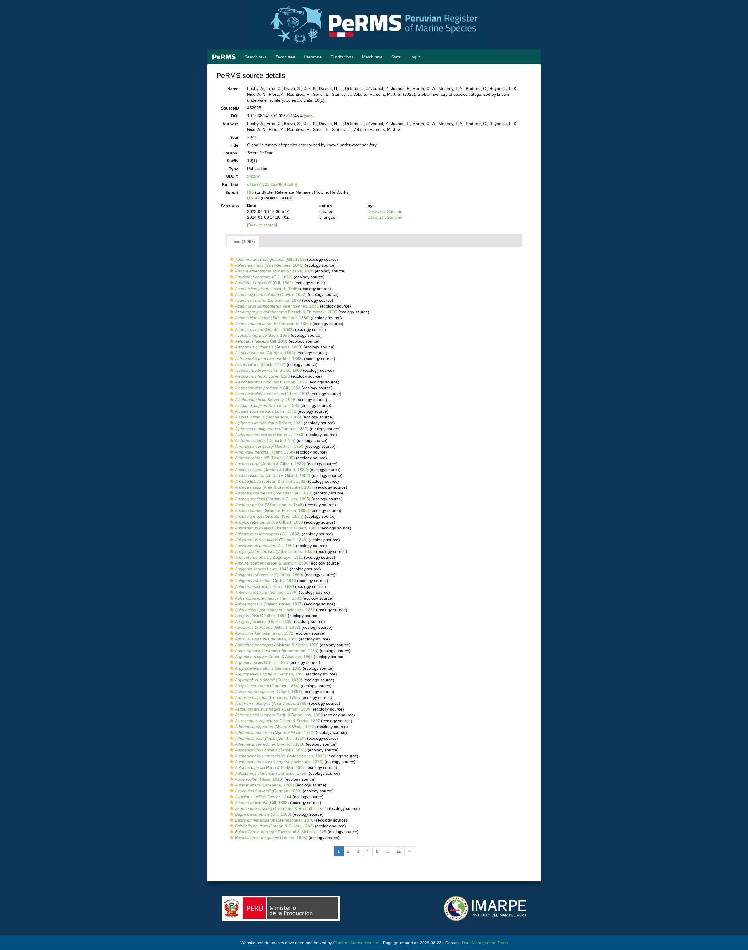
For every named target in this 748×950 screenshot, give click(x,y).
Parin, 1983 (268, 598)
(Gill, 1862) (263, 277)
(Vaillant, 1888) (269, 358)
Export (231, 192)
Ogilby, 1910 (265, 580)
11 (398, 851)
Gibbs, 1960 (268, 370)
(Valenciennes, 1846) (269, 265)
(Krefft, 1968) (265, 452)
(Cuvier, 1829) (268, 680)
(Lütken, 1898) (271, 837)
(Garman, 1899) (265, 352)
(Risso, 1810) (259, 779)
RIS (250, 192)
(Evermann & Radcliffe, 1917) (281, 808)
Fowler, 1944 (263, 796)
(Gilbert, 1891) (268, 691)
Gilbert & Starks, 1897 (277, 720)
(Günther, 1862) (264, 329)
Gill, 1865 (261, 341)
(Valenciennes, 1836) (280, 755)
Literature (313, 57)
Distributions (341, 57)
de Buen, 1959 (262, 335)
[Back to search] (262, 225)
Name (232, 88)
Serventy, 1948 (265, 399)
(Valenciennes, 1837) (269, 604)
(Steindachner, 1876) (274, 493)
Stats (396, 57)
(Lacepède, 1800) (264, 785)
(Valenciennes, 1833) (275, 551)
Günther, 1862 (261, 615)
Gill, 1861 (265, 545)
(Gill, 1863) (270, 259)
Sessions (230, 206)
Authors (230, 123)
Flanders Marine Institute (356, 942)
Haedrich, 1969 (269, 446)
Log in (415, 57)
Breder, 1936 (269, 423)
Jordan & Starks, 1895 (274, 271)
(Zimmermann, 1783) (276, 650)
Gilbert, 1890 (269, 522)
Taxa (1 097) (243, 241)
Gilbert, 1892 (272, 393)
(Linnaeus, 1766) (271, 773)
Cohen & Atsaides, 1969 (274, 656)
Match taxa (372, 57)
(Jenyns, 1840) (268, 347)
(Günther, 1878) (266, 592)
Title (234, 145)
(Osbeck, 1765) (265, 440)
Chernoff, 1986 (269, 744)
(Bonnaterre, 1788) (268, 417)
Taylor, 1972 (264, 633)
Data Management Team (485, 942)
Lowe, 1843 (262, 569)
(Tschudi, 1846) (267, 288)
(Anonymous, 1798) (271, 703)
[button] (231, 259)
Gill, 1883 (267, 387)
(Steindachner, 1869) (273, 323)
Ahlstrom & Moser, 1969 (276, 644)
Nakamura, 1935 (267, 405)
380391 (254, 176)
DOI (234, 116)
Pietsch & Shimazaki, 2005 (286, 312)
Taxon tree (285, 57)
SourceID (230, 108)
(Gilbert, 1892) (267, 627)
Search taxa (256, 57)
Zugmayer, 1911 (269, 557)
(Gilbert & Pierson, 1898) (272, 510)
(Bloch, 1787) (260, 364)
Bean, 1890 (264, 586)
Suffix (232, 161)
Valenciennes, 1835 (277, 306)
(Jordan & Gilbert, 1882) (270, 463)
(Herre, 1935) (264, 621)
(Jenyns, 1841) (271, 750)
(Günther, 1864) (267, 685)
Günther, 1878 (268, 300)
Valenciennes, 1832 (275, 609)
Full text (230, 184)
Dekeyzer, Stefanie (385, 211)
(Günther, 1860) (269, 574)
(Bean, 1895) (265, 458)
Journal (230, 153)
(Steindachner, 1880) (272, 317)
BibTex (253, 198)
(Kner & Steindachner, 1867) (275, 487)
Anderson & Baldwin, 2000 (271, 563)
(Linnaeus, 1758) (270, 434)
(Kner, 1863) (269, 516)
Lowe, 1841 (265, 411)
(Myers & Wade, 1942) (275, 726)
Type (233, 168)
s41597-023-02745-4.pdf (270, 184)
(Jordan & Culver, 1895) (272, 498)
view (309, 115)
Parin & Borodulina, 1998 (279, 715)
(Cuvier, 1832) (271, 294)
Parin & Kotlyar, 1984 (270, 767)
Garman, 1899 (271, 382)
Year (234, 137)
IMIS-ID (231, 176)
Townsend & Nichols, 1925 (280, 831)
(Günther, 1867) (272, 428)
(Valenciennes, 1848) (269, 504)
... (387, 851)
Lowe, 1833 (262, 376)
